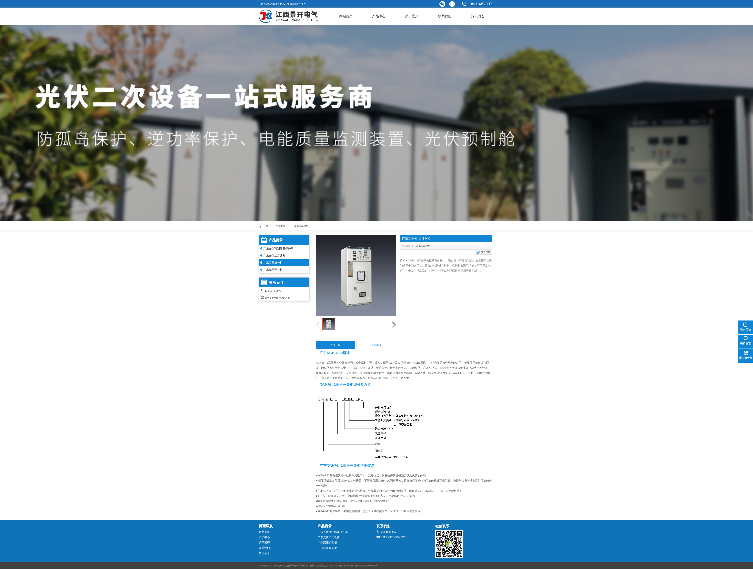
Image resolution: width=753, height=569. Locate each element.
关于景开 (411, 16)
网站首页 (346, 16)
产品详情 (335, 344)
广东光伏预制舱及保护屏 (278, 248)
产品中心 (379, 16)
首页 (268, 225)
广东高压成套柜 (273, 262)
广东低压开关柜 (273, 269)
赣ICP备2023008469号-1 (367, 565)
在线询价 (376, 344)
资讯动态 (477, 16)
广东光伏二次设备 (274, 255)
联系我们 (444, 16)
